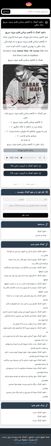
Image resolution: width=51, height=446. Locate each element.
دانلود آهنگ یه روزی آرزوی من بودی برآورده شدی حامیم (24, 312)
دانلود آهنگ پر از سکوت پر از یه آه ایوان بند (29, 324)
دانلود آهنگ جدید (39, 412)
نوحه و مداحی (40, 235)
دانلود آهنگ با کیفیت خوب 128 (24, 173)
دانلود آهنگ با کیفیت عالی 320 (24, 165)
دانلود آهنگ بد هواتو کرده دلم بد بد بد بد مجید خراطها (25, 284)
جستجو (6, 11)
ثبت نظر (25, 215)
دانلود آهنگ (30, 184)
